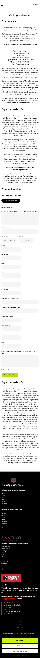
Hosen (3, 493)
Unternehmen (5, 281)
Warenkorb (34, 5)
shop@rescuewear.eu (11, 614)
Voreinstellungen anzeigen (20, 651)
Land (3, 334)
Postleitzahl (6, 325)
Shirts (3, 499)
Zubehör (4, 503)
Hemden (4, 513)
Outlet (3, 497)
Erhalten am (23, 237)
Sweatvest (4, 561)
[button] (2, 5)
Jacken (3, 495)
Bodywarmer (5, 549)
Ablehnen (20, 646)
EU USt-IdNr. (5, 289)
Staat (3, 342)
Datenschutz (24, 655)
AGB (20, 621)
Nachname (5, 254)
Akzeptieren (20, 640)
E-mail (3, 263)
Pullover (3, 555)
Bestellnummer (6, 228)
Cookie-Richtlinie (16, 655)
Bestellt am (5, 237)
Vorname (4, 246)
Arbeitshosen (5, 547)
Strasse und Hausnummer (10, 298)
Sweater (4, 522)
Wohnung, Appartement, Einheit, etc (12, 307)
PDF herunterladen (12, 200)
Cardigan (4, 551)
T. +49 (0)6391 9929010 (12, 611)
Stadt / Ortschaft (7, 316)
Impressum (20, 624)
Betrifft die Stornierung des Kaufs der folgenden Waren (19, 211)
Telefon (4, 272)
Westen (3, 501)
